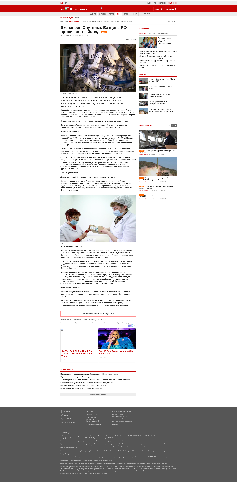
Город (111, 14)
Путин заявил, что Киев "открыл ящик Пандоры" (82, 388)
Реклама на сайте (92, 414)
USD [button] (76, 9)
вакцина (85, 320)
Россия (77, 18)
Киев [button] (62, 9)
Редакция (115, 424)
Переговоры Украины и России (92, 21)
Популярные (152, 33)
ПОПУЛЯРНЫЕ (162, 3)
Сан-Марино (102, 320)
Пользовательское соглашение (122, 421)
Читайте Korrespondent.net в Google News (98, 314)
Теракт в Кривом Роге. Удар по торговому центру (160, 95)
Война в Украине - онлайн (123, 21)
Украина (102, 14)
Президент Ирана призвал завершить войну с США (83, 385)
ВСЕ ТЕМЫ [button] (171, 21)
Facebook (66, 411)
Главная (93, 14)
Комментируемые (163, 33)
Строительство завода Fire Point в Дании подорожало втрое (86, 377)
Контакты (89, 411)
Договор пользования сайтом (121, 411)
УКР (66, 3)
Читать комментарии (98, 394)
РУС (61, 3)
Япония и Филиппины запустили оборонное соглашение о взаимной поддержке (155, 57)
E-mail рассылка (69, 422)
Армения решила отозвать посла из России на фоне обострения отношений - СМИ (95, 380)
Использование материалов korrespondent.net (92, 419)
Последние (142, 33)
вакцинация (93, 320)
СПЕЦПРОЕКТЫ (172, 3)
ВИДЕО (149, 3)
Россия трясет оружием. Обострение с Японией (158, 103)
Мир (118, 14)
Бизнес (126, 14)
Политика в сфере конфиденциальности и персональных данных (119, 416)
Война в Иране (100, 21)
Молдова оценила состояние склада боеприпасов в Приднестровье (89, 374)
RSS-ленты (67, 419)
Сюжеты (69, 320)
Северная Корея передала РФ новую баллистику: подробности (161, 110)
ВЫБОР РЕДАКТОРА (145, 125)
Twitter (65, 415)
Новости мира (144, 29)
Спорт (135, 14)
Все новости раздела (66, 18)
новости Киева (109, 21)
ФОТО (154, 3)
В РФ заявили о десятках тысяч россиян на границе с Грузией (87, 383)
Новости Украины (145, 182)
